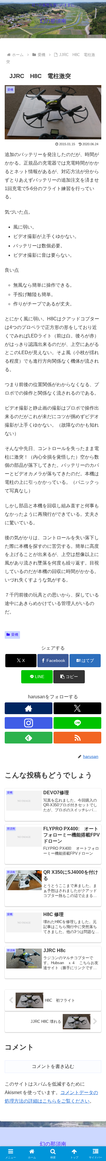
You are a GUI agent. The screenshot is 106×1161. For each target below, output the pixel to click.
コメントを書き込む (53, 1066)
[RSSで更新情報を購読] (77, 737)
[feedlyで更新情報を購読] (28, 737)
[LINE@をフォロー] (77, 723)
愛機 (14, 635)
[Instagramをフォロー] (28, 723)
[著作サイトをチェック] (28, 708)
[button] (69, 676)
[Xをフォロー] (77, 708)
